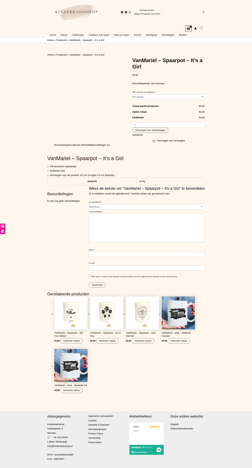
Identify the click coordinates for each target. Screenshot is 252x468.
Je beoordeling (95, 212)
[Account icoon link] (195, 28)
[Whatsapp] (130, 12)
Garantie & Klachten (98, 425)
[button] (203, 12)
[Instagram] (126, 12)
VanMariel (137, 135)
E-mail (92, 263)
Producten (61, 40)
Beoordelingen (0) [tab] (100, 145)
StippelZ (174, 424)
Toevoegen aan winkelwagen (150, 130)
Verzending (94, 438)
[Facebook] (122, 12)
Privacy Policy (95, 433)
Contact (92, 420)
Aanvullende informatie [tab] (79, 145)
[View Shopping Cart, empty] (188, 28)
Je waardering (95, 202)
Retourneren (94, 442)
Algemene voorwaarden (100, 416)
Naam (92, 250)
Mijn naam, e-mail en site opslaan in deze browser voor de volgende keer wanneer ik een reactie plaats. (134, 276)
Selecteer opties (71, 341)
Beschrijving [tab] (60, 145)
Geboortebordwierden (181, 428)
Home (50, 40)
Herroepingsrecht (97, 429)
